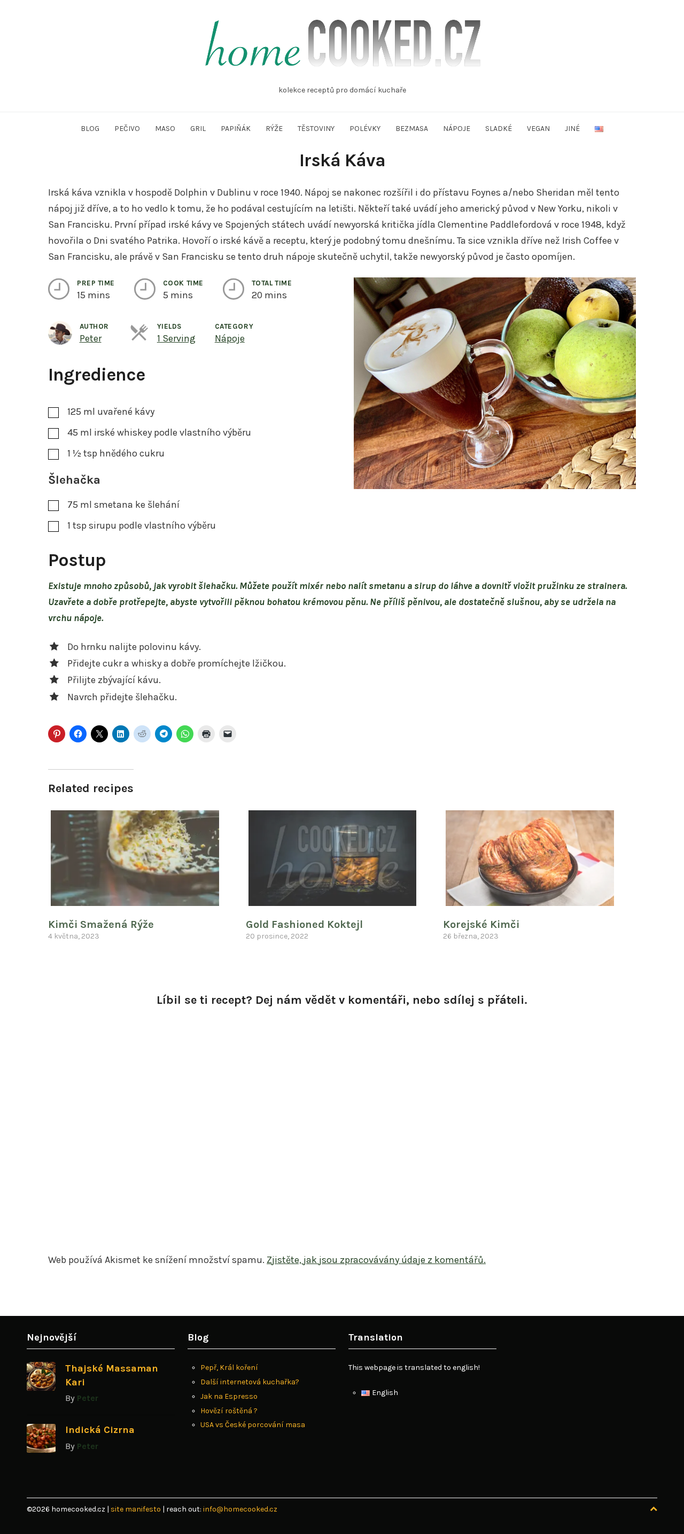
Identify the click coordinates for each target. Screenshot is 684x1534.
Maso (165, 128)
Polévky (364, 128)
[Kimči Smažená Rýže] (141, 858)
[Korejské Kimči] (536, 858)
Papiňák (236, 128)
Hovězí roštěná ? (229, 1410)
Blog (90, 128)
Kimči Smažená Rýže (101, 924)
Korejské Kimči (481, 924)
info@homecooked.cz (240, 1509)
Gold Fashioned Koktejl (304, 924)
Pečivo (127, 128)
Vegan (538, 128)
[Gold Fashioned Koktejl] (339, 858)
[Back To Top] (653, 1509)
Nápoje (456, 128)
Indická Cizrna (100, 1430)
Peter (91, 338)
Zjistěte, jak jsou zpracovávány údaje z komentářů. (376, 1260)
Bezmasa (411, 128)
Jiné (572, 128)
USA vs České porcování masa (252, 1424)
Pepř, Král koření (229, 1367)
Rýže (274, 128)
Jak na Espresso (229, 1396)
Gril (198, 128)
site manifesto (136, 1509)
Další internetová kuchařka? (249, 1381)
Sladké (498, 128)
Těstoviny (316, 128)
